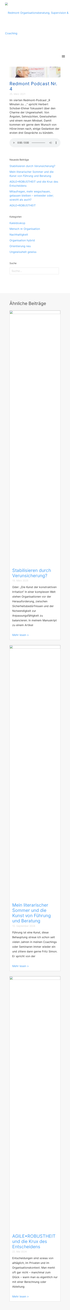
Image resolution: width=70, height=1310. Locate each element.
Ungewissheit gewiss (23, 252)
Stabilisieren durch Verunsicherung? (32, 166)
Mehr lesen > (20, 635)
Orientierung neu (20, 246)
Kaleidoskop (17, 223)
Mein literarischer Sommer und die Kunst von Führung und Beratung (31, 913)
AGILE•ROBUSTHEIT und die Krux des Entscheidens (34, 1241)
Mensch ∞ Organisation (25, 228)
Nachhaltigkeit (19, 234)
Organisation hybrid (22, 240)
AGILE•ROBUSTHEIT (23, 205)
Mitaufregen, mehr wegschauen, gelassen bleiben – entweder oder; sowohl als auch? (32, 195)
